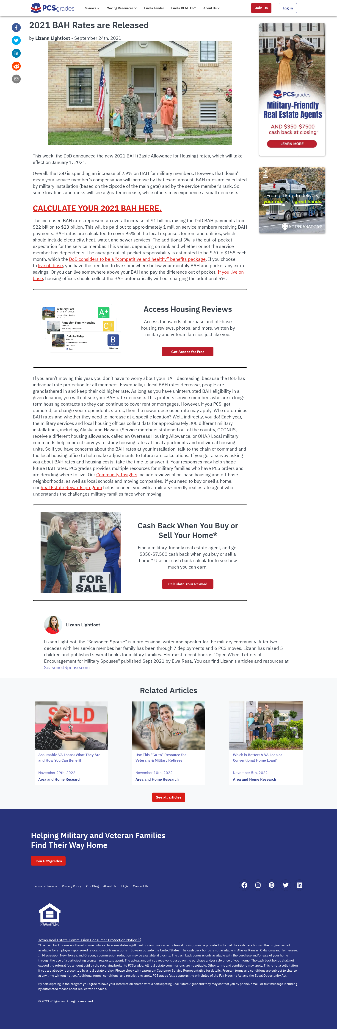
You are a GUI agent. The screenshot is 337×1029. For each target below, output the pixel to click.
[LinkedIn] (299, 885)
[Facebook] (244, 885)
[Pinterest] (271, 885)
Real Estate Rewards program (71, 487)
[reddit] (16, 66)
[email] (16, 79)
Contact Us (141, 886)
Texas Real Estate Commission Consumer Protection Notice (87, 940)
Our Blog (92, 886)
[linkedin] (16, 53)
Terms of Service (45, 886)
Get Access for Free (187, 351)
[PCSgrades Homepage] (53, 8)
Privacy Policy (72, 886)
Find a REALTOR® (183, 8)
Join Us (261, 8)
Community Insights (116, 474)
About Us (109, 886)
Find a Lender (154, 8)
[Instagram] (258, 885)
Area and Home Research (59, 779)
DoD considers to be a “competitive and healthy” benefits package (137, 259)
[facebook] (16, 27)
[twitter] (16, 40)
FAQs (124, 886)
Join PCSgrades (48, 861)
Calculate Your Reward (187, 584)
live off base (50, 265)
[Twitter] (285, 885)
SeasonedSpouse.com (67, 667)
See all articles (168, 797)
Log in (288, 8)
